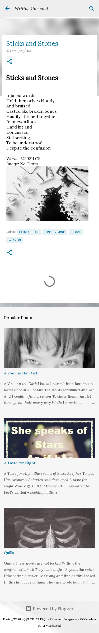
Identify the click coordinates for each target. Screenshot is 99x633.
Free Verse (55, 232)
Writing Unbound (31, 8)
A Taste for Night (19, 463)
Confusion (29, 232)
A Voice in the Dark (21, 373)
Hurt (76, 232)
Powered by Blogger (53, 608)
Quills (9, 552)
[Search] (91, 8)
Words (14, 240)
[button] (9, 61)
